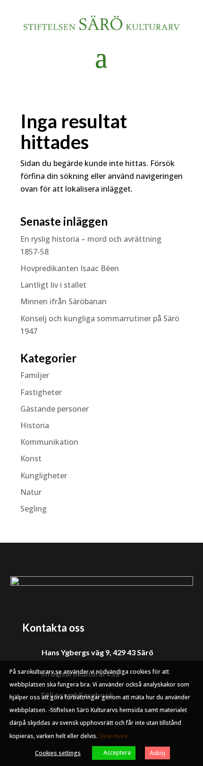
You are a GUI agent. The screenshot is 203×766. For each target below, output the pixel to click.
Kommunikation (49, 442)
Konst (31, 458)
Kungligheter (43, 475)
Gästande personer (54, 409)
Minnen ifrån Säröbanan (63, 301)
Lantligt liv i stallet (53, 285)
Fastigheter (41, 392)
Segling (33, 508)
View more (113, 736)
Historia (34, 425)
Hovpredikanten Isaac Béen (70, 268)
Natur (31, 492)
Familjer (34, 375)
